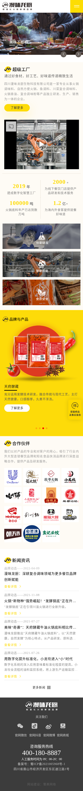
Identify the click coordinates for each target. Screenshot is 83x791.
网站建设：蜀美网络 (41, 784)
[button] (63, 54)
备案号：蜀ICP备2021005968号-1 (41, 764)
